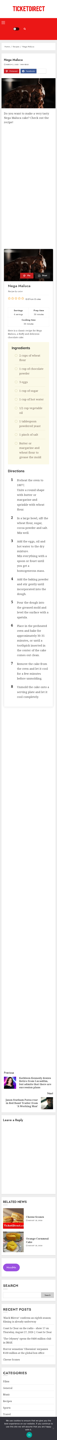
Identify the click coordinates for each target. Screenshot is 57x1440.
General (7, 1388)
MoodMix (11, 1267)
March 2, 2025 (12, 65)
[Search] (24, 29)
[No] (53, 1428)
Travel (7, 1414)
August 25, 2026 (35, 1220)
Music (6, 1394)
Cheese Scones (35, 1217)
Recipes (7, 1401)
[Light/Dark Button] (16, 28)
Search (10, 1285)
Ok (29, 1435)
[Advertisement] (41, 29)
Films (6, 1381)
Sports (6, 1407)
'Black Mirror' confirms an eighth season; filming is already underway (27, 1319)
